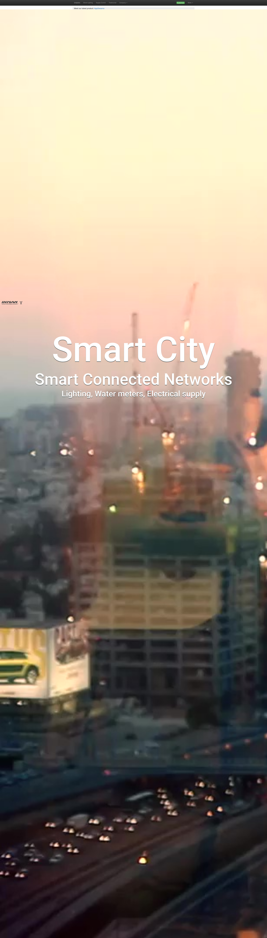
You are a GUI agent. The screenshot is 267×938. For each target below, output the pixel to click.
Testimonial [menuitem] (112, 3)
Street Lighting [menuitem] (88, 3)
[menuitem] (180, 3)
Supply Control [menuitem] (101, 3)
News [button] (189, 3)
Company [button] (122, 3)
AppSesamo (99, 8)
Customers (180, 3)
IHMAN (77, 2)
